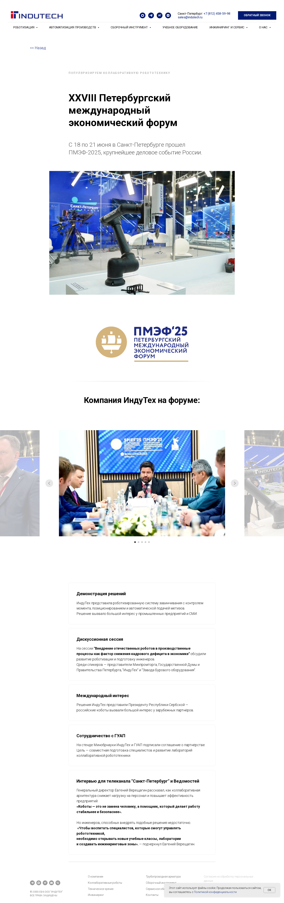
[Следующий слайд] (235, 483)
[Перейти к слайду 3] (142, 542)
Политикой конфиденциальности (215, 892)
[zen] (168, 15)
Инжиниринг (96, 894)
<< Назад (38, 48)
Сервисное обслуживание (162, 888)
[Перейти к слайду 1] (135, 542)
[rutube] (159, 15)
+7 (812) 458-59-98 (217, 13)
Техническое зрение (100, 888)
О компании (95, 876)
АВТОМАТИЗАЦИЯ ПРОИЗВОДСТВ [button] (73, 27)
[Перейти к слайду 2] (138, 542)
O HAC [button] (263, 27)
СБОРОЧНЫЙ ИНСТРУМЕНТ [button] (130, 27)
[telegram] (151, 15)
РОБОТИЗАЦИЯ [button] (24, 27)
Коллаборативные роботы (105, 882)
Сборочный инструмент (161, 882)
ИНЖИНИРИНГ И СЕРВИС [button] (227, 27)
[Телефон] (57, 882)
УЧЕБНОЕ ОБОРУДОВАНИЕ (180, 27)
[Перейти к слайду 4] (145, 542)
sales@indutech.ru (190, 17)
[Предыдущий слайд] (49, 483)
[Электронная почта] (51, 882)
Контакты (152, 894)
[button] (257, 15)
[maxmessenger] (142, 15)
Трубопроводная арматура (163, 876)
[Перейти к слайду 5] (149, 542)
